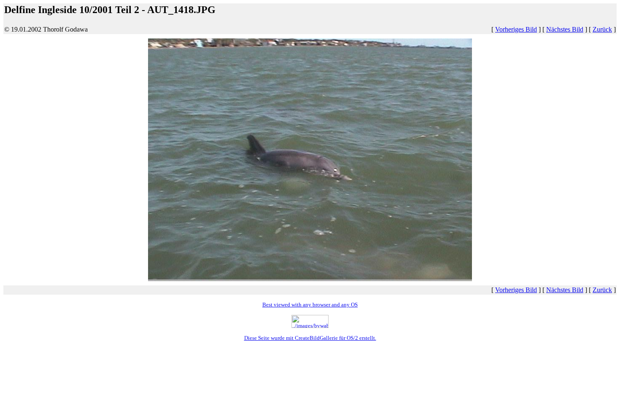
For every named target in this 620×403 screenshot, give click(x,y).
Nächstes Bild (564, 29)
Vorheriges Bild (516, 29)
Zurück (602, 29)
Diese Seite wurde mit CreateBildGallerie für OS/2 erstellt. (310, 338)
